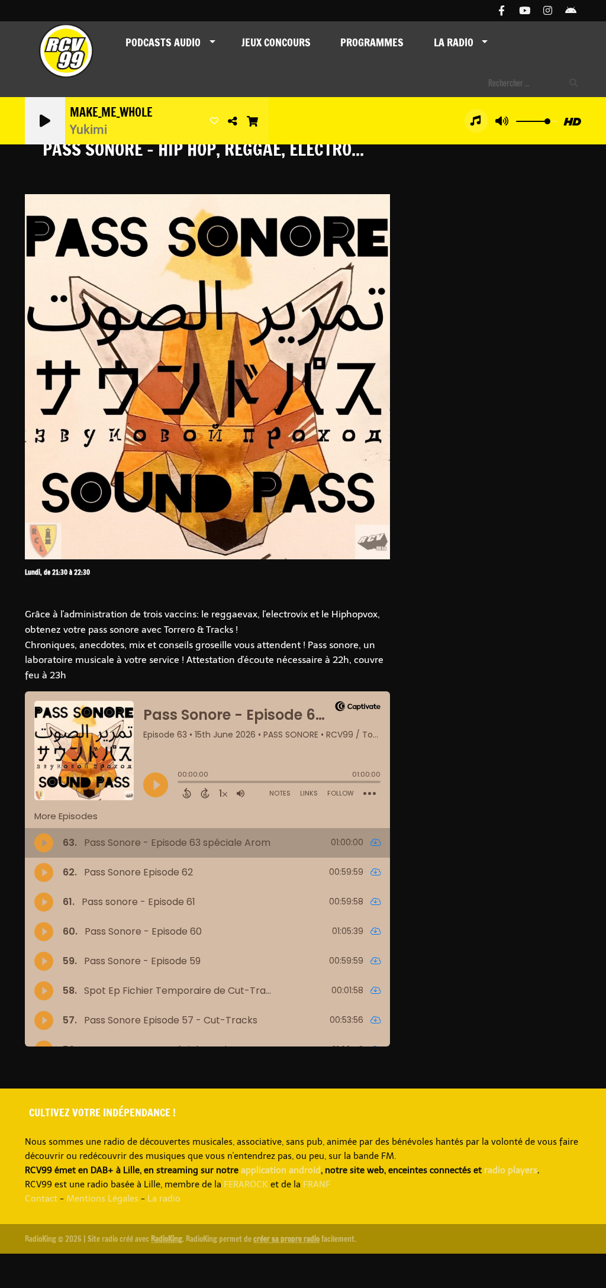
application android (281, 1170)
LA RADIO (453, 42)
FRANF (316, 1184)
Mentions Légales (102, 1198)
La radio (163, 1198)
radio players (510, 1170)
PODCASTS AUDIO (163, 42)
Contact (41, 1198)
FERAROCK (246, 1184)
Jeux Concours (276, 42)
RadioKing (166, 1239)
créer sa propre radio (286, 1239)
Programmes (372, 42)
